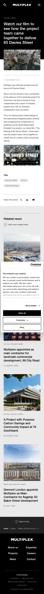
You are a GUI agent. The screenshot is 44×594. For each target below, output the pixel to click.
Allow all (22, 313)
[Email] (33, 200)
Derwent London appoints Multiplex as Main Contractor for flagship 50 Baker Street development (21, 495)
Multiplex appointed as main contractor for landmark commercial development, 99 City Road (21, 355)
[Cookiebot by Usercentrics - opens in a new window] (31, 265)
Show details (30, 306)
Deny (22, 327)
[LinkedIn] (27, 200)
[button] (5, 4)
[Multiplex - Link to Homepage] (22, 5)
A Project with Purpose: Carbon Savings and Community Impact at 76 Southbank (20, 425)
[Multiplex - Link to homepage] (22, 539)
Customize (20, 320)
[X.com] (21, 200)
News (13, 529)
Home (6, 529)
